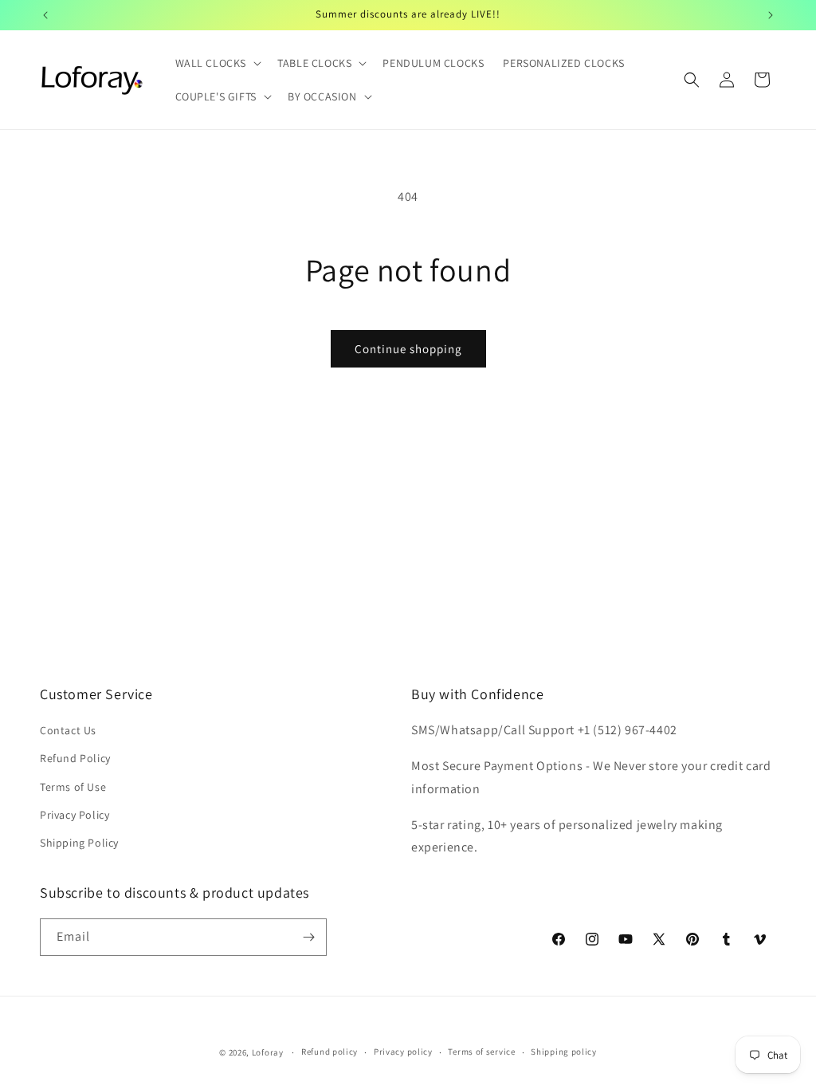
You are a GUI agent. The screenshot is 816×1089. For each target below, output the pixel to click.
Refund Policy (75, 758)
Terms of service (481, 1051)
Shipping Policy (79, 842)
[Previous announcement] (45, 15)
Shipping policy (564, 1051)
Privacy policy (403, 1051)
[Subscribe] (308, 937)
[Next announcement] (770, 15)
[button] (217, 63)
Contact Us (68, 730)
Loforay (268, 1052)
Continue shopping (408, 348)
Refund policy (329, 1051)
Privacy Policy (74, 815)
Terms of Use (73, 787)
